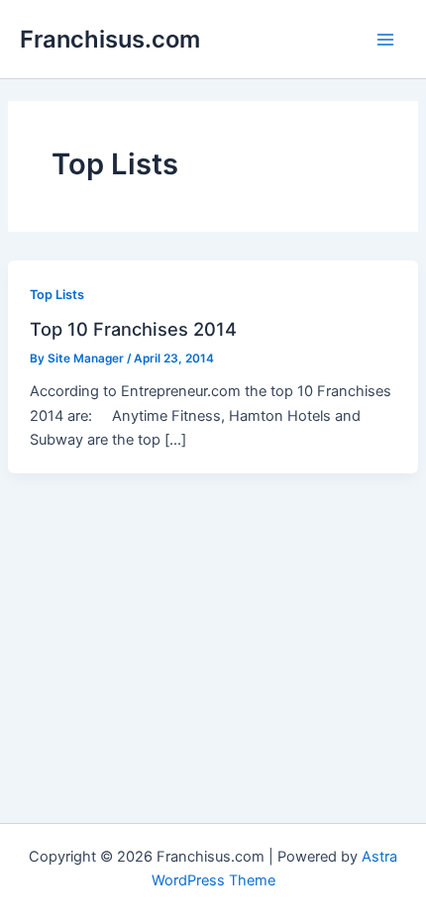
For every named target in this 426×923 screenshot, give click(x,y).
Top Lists (57, 294)
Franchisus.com (110, 39)
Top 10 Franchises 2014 (133, 329)
